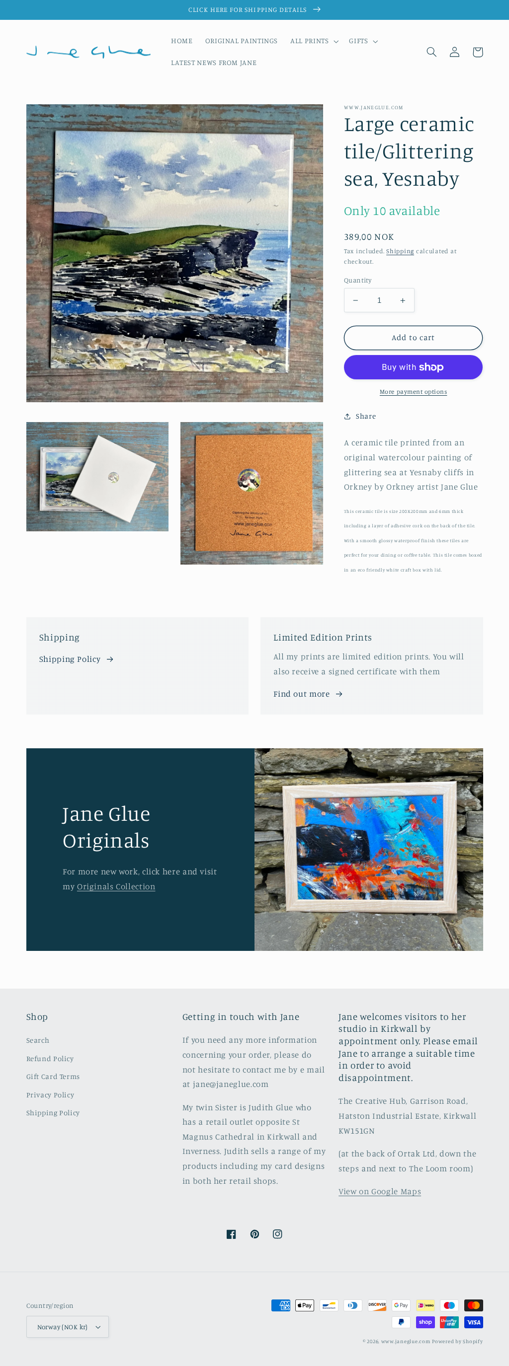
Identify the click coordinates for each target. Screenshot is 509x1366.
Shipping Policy (69, 659)
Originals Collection (116, 886)
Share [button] (366, 416)
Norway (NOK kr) (62, 1327)
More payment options (413, 391)
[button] (313, 41)
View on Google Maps (380, 1191)
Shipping (400, 251)
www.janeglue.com (405, 1341)
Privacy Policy (50, 1094)
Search (38, 1040)
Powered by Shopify (457, 1341)
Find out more (301, 694)
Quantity (357, 280)
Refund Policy (50, 1058)
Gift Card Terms (53, 1076)
